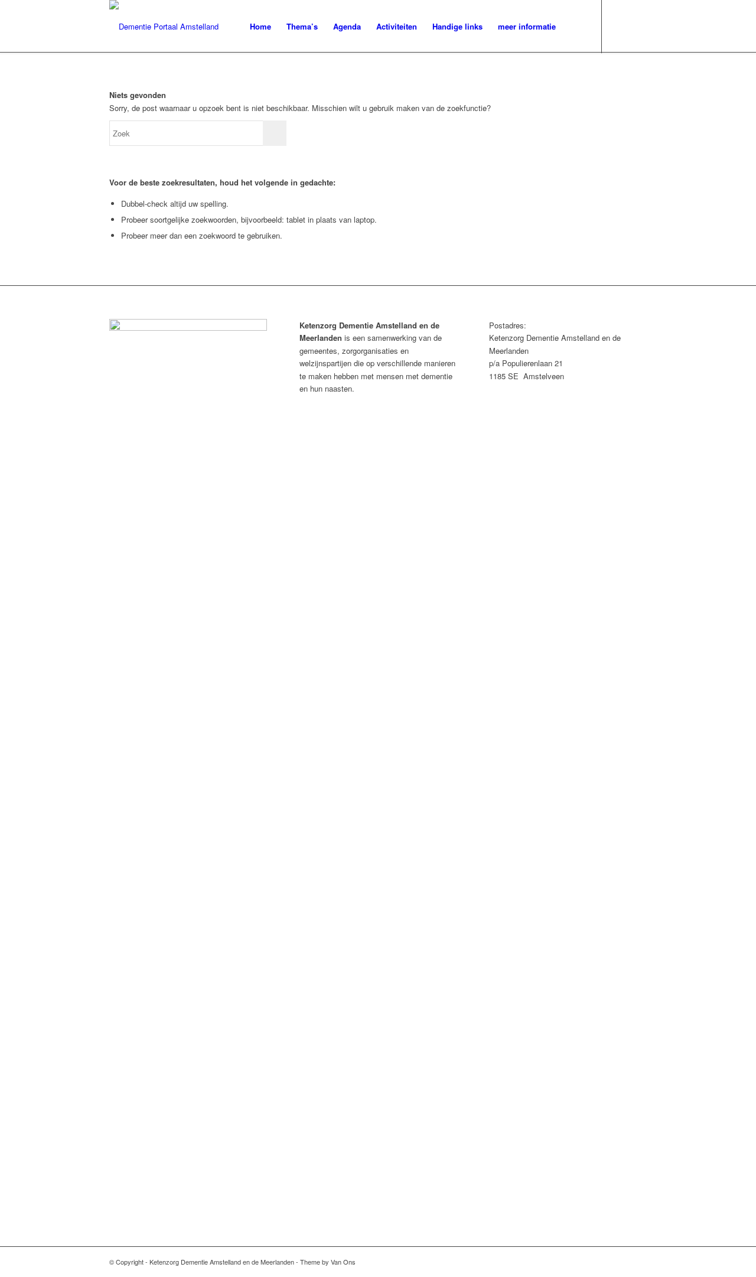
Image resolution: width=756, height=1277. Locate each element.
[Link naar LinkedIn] (638, 26)
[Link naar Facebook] (620, 26)
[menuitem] (260, 26)
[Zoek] (574, 26)
